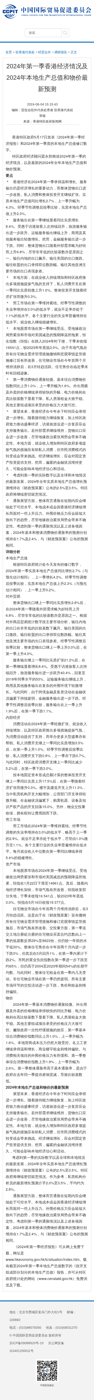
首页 (8, 52)
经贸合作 (44, 52)
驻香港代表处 (25, 52)
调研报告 (60, 52)
